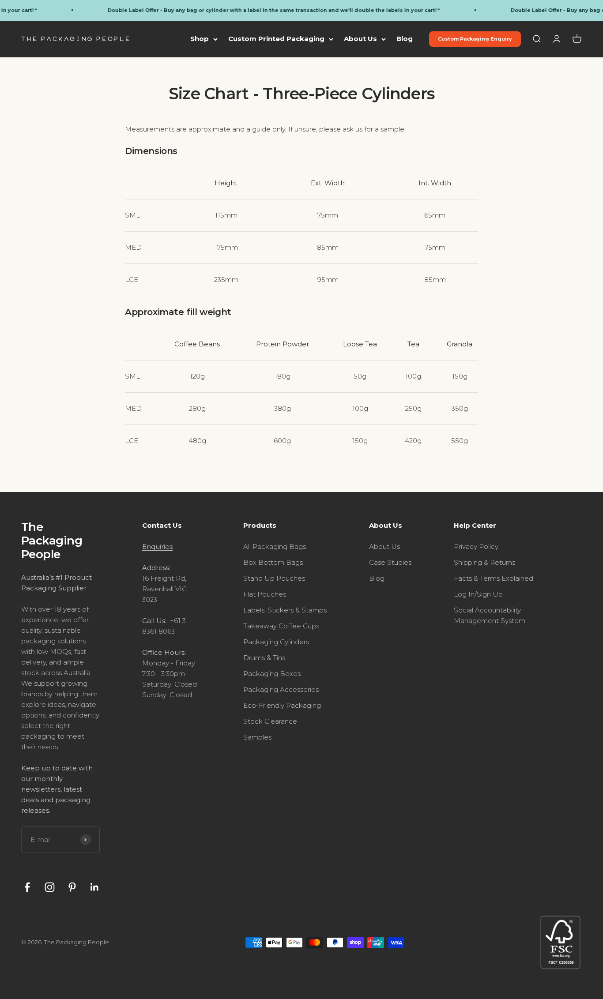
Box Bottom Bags (273, 562)
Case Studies (390, 562)
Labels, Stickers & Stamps (285, 610)
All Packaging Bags (274, 546)
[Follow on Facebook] (27, 887)
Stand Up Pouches (274, 578)
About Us (360, 38)
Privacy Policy (476, 546)
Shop (199, 38)
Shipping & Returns (484, 562)
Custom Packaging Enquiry (475, 39)
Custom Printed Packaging (276, 38)
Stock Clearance (270, 721)
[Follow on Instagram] (50, 887)
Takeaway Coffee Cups (281, 626)
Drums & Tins (264, 657)
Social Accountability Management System (489, 615)
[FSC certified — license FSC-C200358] (560, 942)
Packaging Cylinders (276, 642)
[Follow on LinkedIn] (95, 887)
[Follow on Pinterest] (72, 887)
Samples (257, 737)
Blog (404, 38)
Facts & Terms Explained (493, 578)
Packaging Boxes (272, 673)
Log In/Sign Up (478, 594)
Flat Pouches (264, 594)
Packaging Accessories (281, 689)
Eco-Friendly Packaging (282, 705)
